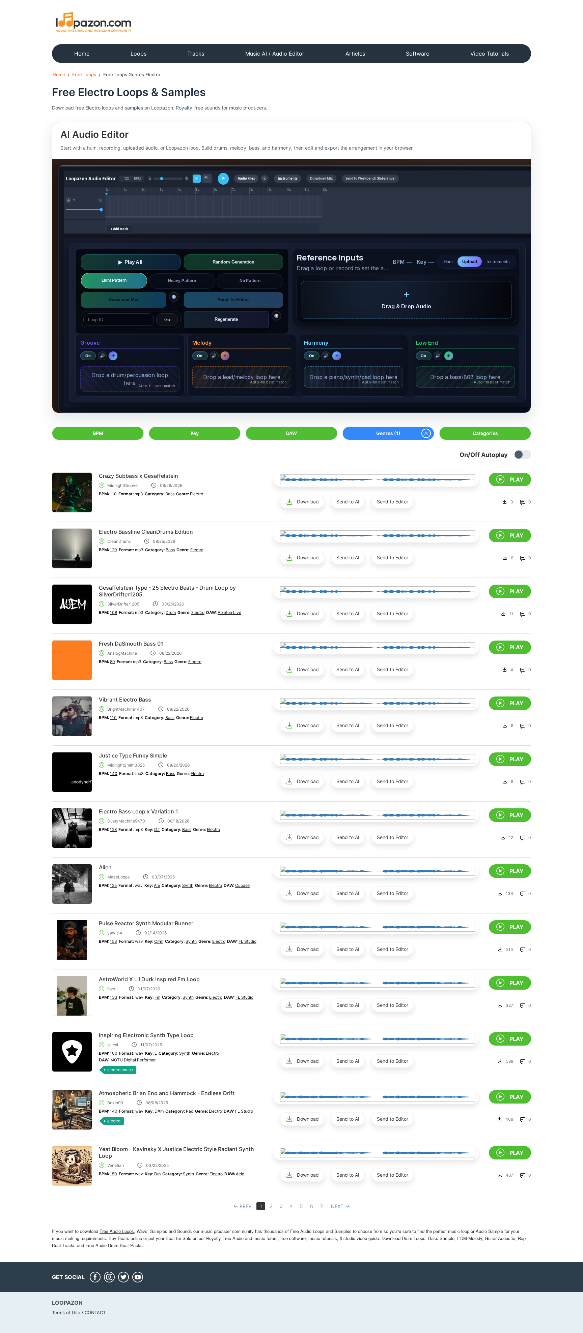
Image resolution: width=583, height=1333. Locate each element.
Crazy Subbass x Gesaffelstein (138, 475)
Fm (157, 997)
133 (113, 997)
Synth (187, 885)
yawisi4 (114, 932)
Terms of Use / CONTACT (79, 1312)
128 (113, 829)
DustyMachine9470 (126, 821)
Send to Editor (392, 501)
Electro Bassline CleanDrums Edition (146, 531)
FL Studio (247, 941)
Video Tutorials (489, 53)
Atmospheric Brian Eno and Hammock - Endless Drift (166, 1093)
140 (113, 773)
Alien (105, 867)
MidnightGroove (122, 485)
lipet (111, 988)
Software (417, 53)
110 (113, 493)
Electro (196, 493)
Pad (189, 1111)
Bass (169, 493)
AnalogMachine (122, 653)
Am (157, 885)
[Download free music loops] (93, 22)
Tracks (195, 53)
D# (157, 829)
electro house (120, 1069)
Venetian (115, 1165)
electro (113, 1120)
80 (112, 661)
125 (113, 885)
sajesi (112, 1044)
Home (81, 53)
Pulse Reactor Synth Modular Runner (146, 923)
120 (113, 549)
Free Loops (84, 74)
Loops (138, 53)
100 (113, 1053)
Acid (240, 1173)
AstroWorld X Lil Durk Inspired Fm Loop (149, 979)
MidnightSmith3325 (126, 765)
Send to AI (347, 501)
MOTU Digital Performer (133, 1059)
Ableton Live (229, 612)
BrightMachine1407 (126, 709)
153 (113, 941)
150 (113, 1173)
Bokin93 (115, 1102)
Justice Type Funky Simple (133, 755)
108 (113, 612)
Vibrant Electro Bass (125, 699)
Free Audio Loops (117, 1231)
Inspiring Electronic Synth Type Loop (146, 1035)
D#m (159, 1111)
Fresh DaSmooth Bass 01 (131, 643)
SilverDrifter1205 (123, 604)
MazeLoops (118, 876)
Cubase (242, 885)
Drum (171, 612)
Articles (355, 53)
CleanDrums (119, 541)
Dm (157, 1173)
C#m (158, 941)
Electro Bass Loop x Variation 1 (138, 811)
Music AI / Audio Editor (274, 53)
